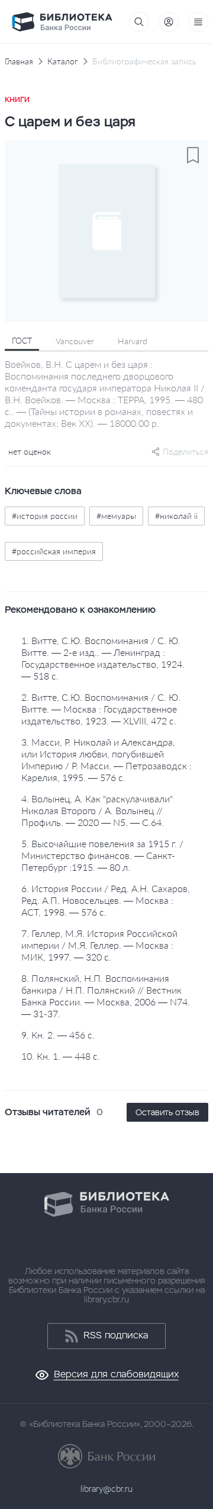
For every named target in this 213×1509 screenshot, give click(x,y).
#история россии (45, 516)
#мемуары (116, 516)
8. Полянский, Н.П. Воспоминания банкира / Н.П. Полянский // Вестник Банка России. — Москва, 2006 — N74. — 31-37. (105, 995)
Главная (19, 61)
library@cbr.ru (106, 1489)
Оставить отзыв (167, 1112)
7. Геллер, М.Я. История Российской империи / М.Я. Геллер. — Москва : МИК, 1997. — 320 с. (99, 944)
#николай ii (176, 516)
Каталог (62, 61)
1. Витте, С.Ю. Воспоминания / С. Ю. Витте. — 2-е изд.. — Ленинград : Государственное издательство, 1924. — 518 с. (103, 658)
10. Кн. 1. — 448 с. (60, 1055)
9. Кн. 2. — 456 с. (58, 1034)
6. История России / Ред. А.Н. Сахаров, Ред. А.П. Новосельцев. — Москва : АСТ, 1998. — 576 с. (105, 900)
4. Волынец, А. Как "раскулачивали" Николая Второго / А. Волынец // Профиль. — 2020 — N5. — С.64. (97, 810)
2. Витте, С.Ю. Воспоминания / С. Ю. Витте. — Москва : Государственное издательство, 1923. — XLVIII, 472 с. (100, 708)
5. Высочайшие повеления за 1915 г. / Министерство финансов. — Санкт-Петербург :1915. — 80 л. (102, 855)
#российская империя (54, 551)
